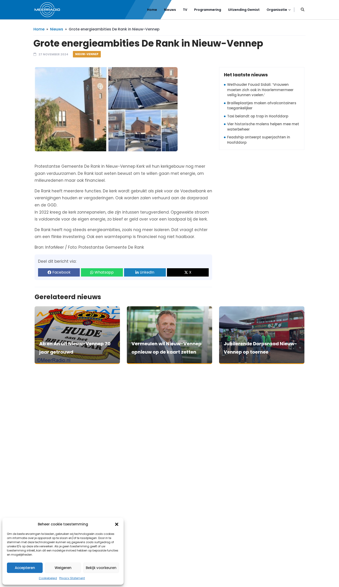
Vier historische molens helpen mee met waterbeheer (263, 127)
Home (152, 9)
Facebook (61, 272)
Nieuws (170, 9)
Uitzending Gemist (244, 9)
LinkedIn (147, 272)
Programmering (207, 9)
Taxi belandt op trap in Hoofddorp (257, 116)
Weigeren (63, 567)
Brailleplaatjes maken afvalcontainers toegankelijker (261, 106)
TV (185, 9)
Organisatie (277, 9)
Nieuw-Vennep (86, 54)
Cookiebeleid (48, 578)
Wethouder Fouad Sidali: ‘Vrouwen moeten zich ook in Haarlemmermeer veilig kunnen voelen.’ (260, 89)
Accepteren (25, 567)
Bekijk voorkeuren (101, 567)
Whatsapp (104, 272)
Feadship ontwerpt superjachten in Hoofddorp (258, 140)
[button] (116, 524)
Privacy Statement (72, 578)
